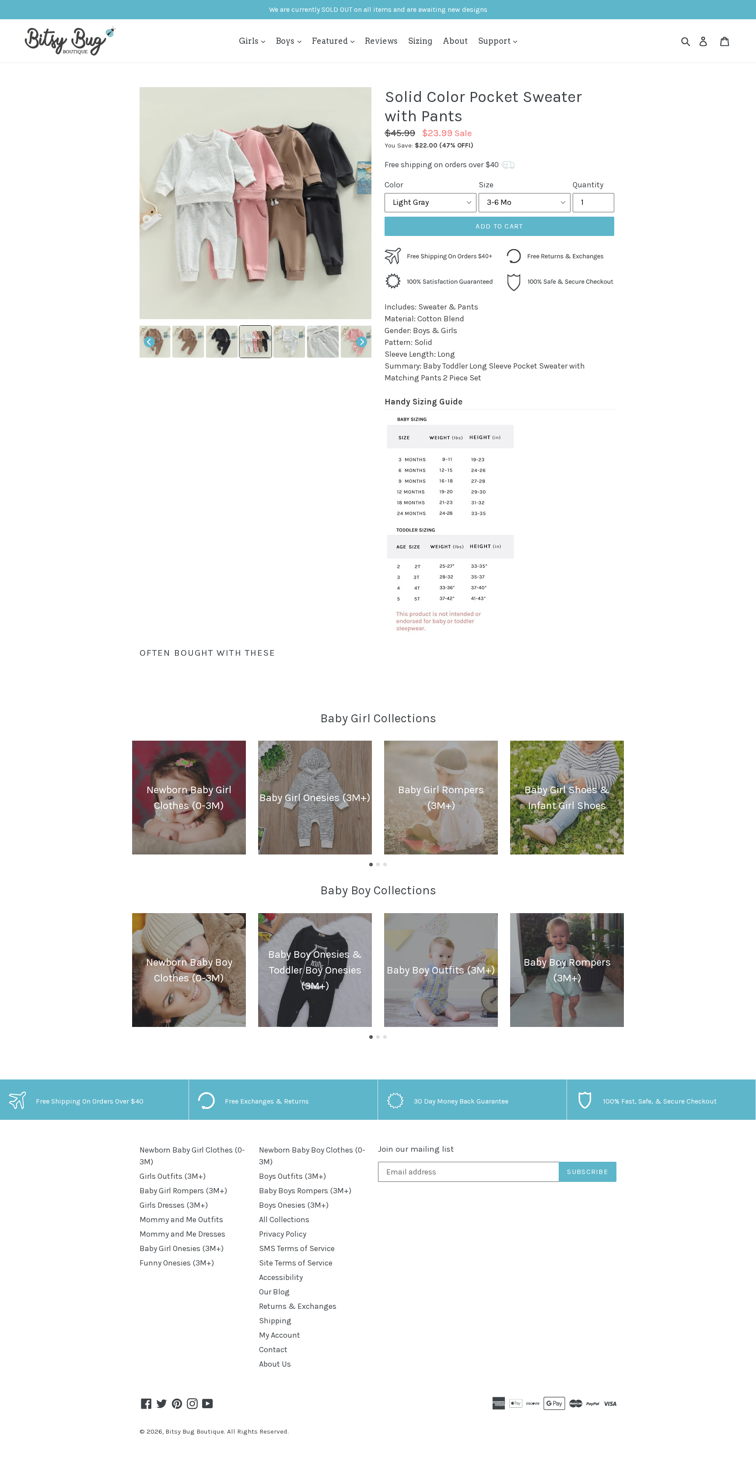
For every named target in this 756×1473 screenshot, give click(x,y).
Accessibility (281, 1277)
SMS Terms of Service (297, 1248)
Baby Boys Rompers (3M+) (305, 1190)
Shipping (275, 1320)
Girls (249, 41)
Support (495, 41)
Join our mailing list (416, 1149)
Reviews (381, 41)
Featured (331, 41)
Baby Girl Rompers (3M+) (183, 1190)
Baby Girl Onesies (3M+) (182, 1248)
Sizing (420, 41)
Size (486, 185)
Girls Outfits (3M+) (173, 1176)
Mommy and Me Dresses (182, 1234)
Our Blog (274, 1292)
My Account (279, 1335)
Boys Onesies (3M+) (294, 1205)
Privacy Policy (282, 1234)
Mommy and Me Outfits (181, 1219)
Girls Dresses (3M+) (174, 1205)
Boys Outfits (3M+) (292, 1176)
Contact (273, 1349)
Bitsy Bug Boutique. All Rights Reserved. (227, 1431)
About (455, 41)
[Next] (361, 341)
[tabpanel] (189, 797)
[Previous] (149, 341)
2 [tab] (378, 864)
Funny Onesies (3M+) (177, 1263)
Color (394, 185)
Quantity (588, 185)
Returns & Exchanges (297, 1306)
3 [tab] (385, 864)
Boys (286, 41)
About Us (275, 1364)
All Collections (284, 1219)
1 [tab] (371, 864)
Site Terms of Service (295, 1263)
